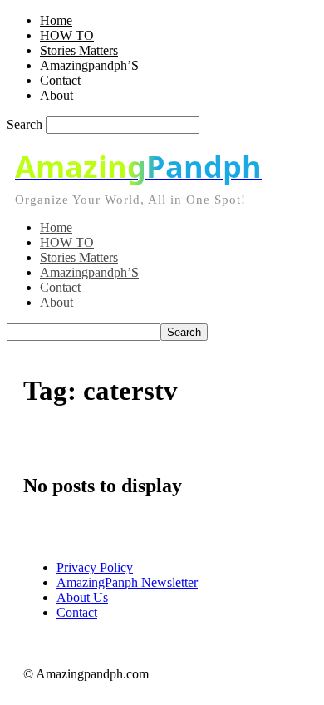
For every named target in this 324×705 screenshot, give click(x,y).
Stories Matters (79, 50)
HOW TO (67, 35)
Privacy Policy (94, 567)
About (56, 95)
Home (56, 20)
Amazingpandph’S (89, 65)
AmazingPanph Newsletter (127, 582)
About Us (82, 597)
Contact (60, 80)
